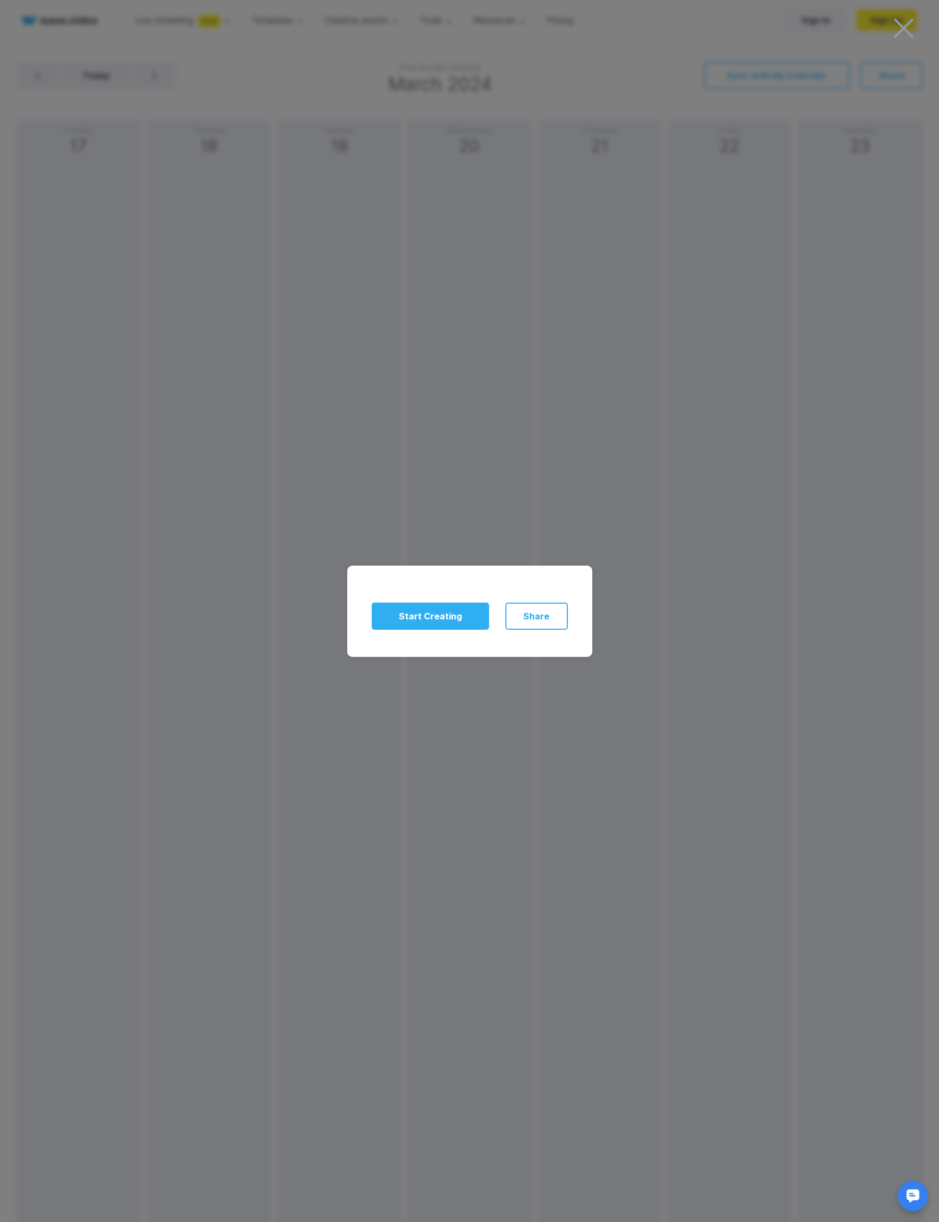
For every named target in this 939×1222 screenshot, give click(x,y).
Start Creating (430, 616)
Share (536, 616)
